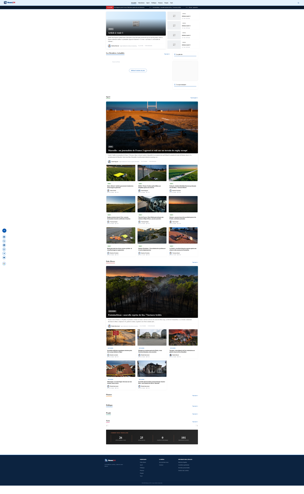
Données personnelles (184, 467)
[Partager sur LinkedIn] (4, 245)
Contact (161, 465)
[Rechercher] (298, 2)
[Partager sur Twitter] (4, 241)
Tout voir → (167, 54)
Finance (160, 2)
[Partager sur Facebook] (4, 237)
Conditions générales (183, 465)
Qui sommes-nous (163, 462)
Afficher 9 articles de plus (138, 70)
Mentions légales (182, 462)
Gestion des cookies (183, 470)
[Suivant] (197, 425)
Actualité (133, 2)
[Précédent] (106, 425)
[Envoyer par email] (4, 257)
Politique (153, 2)
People (166, 2)
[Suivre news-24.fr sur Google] (4, 263)
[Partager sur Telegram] (4, 253)
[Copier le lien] (4, 231)
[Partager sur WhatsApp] (4, 249)
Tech (171, 2)
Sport (147, 2)
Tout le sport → (194, 97)
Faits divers (141, 2)
